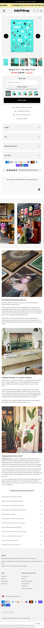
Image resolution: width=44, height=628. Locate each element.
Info (6, 137)
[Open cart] (41, 11)
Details (7, 127)
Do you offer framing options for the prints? (14, 510)
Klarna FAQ (4, 581)
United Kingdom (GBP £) (11, 596)
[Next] (38, 36)
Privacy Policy (25, 583)
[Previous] (6, 36)
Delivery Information (11, 146)
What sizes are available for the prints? (12, 501)
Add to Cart (22, 100)
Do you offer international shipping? (12, 527)
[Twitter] (12, 612)
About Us (3, 576)
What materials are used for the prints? (13, 505)
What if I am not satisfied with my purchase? (14, 531)
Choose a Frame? (22, 87)
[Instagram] (4, 612)
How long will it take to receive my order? (13, 523)
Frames (3, 578)
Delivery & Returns (27, 581)
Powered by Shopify (24, 618)
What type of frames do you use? (11, 544)
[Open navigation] (6, 10)
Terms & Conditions (27, 588)
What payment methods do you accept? (13, 518)
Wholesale (4, 583)
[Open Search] (38, 11)
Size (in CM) (22, 78)
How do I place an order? (9, 514)
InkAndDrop (14, 618)
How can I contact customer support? (12, 536)
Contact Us (25, 586)
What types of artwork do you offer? (12, 496)
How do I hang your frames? (10, 540)
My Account (25, 576)
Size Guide (8, 155)
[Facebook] (2, 612)
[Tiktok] (10, 612)
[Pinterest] (7, 612)
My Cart (24, 578)
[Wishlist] (34, 11)
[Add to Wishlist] (39, 17)
